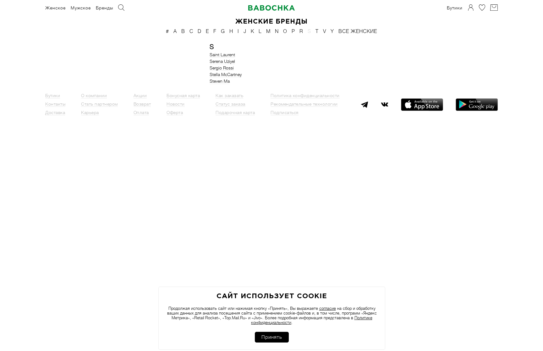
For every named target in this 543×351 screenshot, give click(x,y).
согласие (327, 308)
